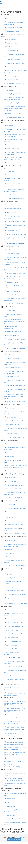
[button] (1, 1)
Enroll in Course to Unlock (14, 839)
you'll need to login (20, 837)
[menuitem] (1, 3)
